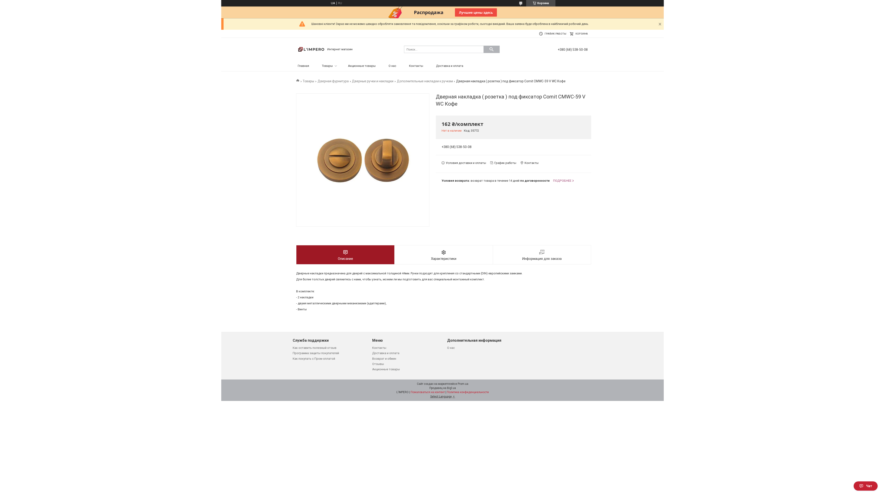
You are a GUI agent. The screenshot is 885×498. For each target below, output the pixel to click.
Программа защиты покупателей (316, 353)
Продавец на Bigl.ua (442, 388)
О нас (392, 66)
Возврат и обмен (384, 358)
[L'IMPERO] (311, 49)
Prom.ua (463, 383)
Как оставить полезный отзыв (314, 348)
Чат (869, 486)
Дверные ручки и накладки (372, 81)
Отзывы (378, 364)
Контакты (416, 66)
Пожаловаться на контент (428, 392)
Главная (303, 66)
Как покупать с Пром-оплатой (314, 358)
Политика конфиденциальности (468, 392)
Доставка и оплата (449, 66)
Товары (327, 66)
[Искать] (492, 49)
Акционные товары (362, 66)
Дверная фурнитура (333, 81)
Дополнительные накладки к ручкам (425, 81)
